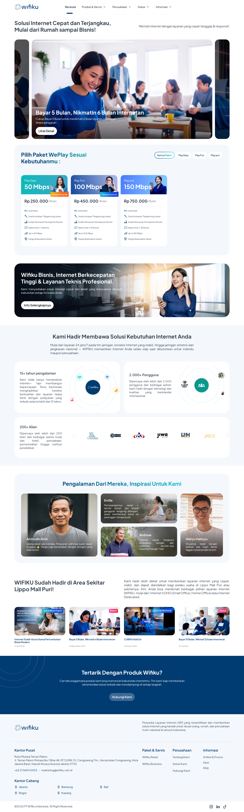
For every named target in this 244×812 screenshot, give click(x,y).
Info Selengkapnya (37, 305)
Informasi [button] (162, 7)
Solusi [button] (141, 7)
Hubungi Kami (122, 697)
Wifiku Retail (150, 757)
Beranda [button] (70, 7)
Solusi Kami (180, 764)
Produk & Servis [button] (92, 7)
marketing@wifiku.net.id (56, 770)
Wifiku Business (152, 764)
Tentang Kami (181, 757)
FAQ (206, 768)
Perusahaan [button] (119, 7)
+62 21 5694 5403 (25, 770)
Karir (206, 762)
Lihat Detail (63, 131)
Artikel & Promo (213, 757)
